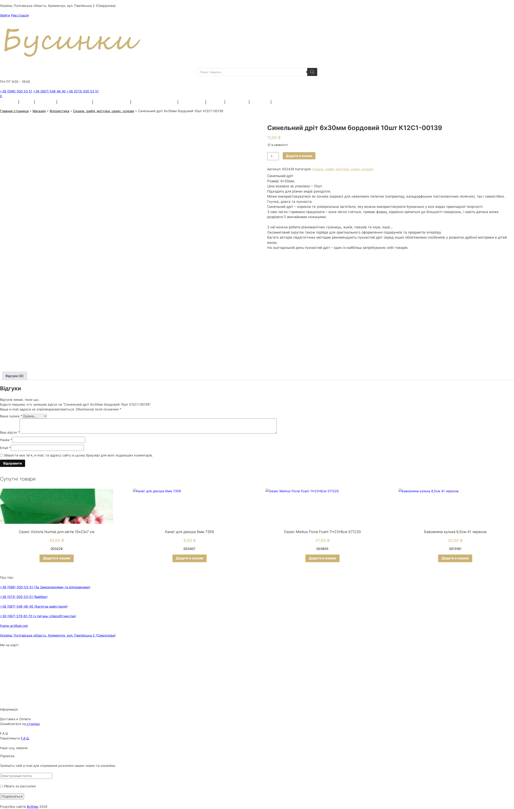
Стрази (215, 102)
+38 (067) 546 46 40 (50, 91)
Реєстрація (20, 15)
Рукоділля (237, 102)
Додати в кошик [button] (56, 558)
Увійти (5, 15)
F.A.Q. (25, 738)
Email (5, 448)
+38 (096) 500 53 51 (16, 91)
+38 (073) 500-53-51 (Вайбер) (24, 597)
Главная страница (14, 111)
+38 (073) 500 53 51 (83, 91)
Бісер (27, 102)
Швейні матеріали (75, 102)
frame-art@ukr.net (14, 626)
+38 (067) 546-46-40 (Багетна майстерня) (34, 606)
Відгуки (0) (15, 376)
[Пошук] (312, 72)
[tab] (14, 376)
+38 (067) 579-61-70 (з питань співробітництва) (38, 616)
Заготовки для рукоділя (154, 102)
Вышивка (46, 102)
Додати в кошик (299, 156)
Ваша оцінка (11, 416)
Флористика (192, 102)
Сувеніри (260, 102)
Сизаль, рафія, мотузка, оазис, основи (103, 111)
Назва (6, 440)
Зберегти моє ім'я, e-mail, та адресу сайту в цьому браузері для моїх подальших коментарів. (78, 455)
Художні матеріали (112, 102)
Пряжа (10, 102)
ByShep (32, 807)
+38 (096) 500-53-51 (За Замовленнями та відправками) (45, 587)
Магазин (39, 111)
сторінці (33, 724)
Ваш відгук (10, 432)
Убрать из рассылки (19, 786)
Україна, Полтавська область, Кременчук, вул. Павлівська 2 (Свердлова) (58, 635)
